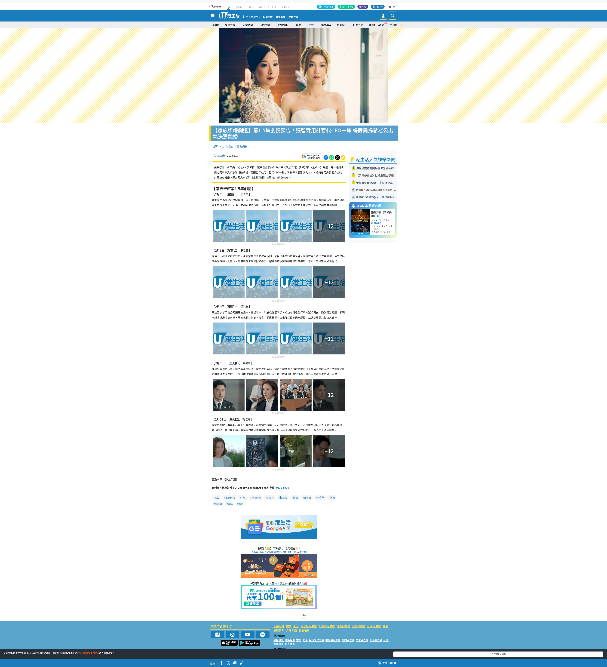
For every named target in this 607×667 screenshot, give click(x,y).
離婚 (241, 503)
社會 (385, 626)
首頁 (215, 146)
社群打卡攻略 (347, 6)
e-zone (285, 6)
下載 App (379, 6)
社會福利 (304, 630)
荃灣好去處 (358, 626)
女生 (217, 497)
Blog (274, 6)
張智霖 (270, 497)
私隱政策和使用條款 (89, 652)
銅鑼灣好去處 (327, 626)
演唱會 (215, 25)
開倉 (296, 626)
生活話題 (227, 146)
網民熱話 (278, 640)
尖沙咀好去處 (309, 626)
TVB (243, 497)
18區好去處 (356, 25)
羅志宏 (221, 155)
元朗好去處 (343, 626)
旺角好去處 (374, 626)
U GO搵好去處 (327, 6)
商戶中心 (363, 6)
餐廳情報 (278, 630)
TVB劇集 (256, 497)
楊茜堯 (283, 497)
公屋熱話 (268, 17)
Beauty (262, 6)
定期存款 (293, 17)
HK (228, 6)
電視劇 (218, 503)
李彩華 (320, 497)
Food (250, 6)
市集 (288, 626)
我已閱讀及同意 (498, 654)
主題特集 (395, 25)
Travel (239, 6)
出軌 (230, 503)
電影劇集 (242, 146)
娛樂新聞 (280, 17)
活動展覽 (278, 626)
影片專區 (326, 25)
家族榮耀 (230, 497)
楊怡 (295, 497)
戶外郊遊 (291, 630)
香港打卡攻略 (376, 25)
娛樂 (332, 497)
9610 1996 (282, 487)
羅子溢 (307, 497)
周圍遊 (341, 25)
